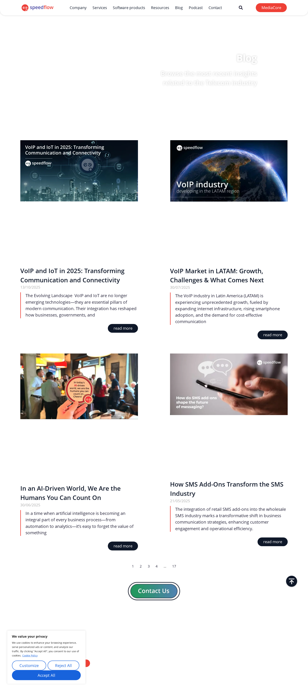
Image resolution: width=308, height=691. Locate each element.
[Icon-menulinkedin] (249, 617)
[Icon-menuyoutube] (284, 617)
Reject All (63, 665)
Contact (215, 7)
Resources (160, 7)
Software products (129, 7)
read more (123, 328)
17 (174, 566)
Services (100, 7)
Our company (154, 642)
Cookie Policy (30, 655)
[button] (240, 7)
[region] (46, 657)
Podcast (196, 7)
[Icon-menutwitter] (272, 617)
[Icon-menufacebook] (261, 617)
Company (78, 7)
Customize (29, 665)
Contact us (152, 653)
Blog (179, 7)
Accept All (46, 675)
